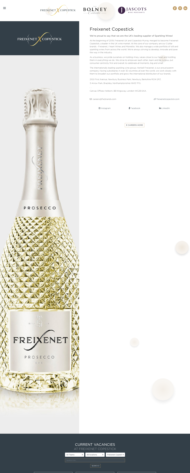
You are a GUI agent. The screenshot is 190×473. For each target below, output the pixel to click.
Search (95, 466)
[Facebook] (174, 8)
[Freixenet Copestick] (58, 10)
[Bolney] (95, 10)
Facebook (135, 108)
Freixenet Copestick (112, 29)
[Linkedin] (185, 8)
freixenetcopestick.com (167, 99)
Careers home (135, 125)
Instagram (105, 108)
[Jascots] (132, 10)
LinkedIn (165, 108)
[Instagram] (180, 8)
